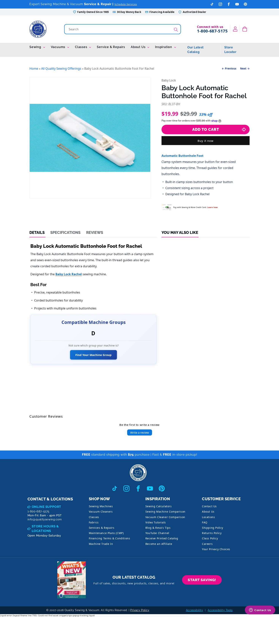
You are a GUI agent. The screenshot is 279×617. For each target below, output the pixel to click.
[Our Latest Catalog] (71, 579)
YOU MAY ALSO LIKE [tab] (180, 232)
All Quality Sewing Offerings (61, 68)
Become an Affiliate (158, 544)
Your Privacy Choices (216, 549)
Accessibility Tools (220, 610)
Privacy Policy (139, 610)
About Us (138, 47)
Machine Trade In (101, 544)
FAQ (204, 522)
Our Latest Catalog (195, 50)
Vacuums (58, 47)
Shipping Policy (212, 527)
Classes (81, 47)
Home (33, 68)
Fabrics (94, 522)
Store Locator (230, 50)
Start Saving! (202, 580)
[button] (245, 29)
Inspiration (164, 47)
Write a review (139, 432)
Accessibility (194, 610)
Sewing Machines (101, 506)
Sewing (35, 47)
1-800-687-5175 (212, 31)
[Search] (176, 29)
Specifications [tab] (65, 232)
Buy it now (206, 141)
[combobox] (123, 29)
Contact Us (209, 506)
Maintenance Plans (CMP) (106, 533)
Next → (245, 68)
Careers (207, 544)
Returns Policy (211, 533)
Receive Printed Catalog (161, 538)
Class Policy (210, 538)
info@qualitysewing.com (45, 519)
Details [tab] (37, 232)
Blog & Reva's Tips (158, 527)
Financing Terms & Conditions (109, 538)
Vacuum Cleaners (101, 511)
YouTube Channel (157, 533)
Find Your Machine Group (93, 355)
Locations (208, 517)
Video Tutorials (155, 522)
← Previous (229, 68)
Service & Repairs (111, 47)
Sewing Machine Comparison (165, 511)
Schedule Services (125, 4)
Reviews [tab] (94, 232)
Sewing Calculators (158, 506)
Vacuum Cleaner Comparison (165, 517)
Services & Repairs (101, 527)
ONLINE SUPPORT (46, 507)
